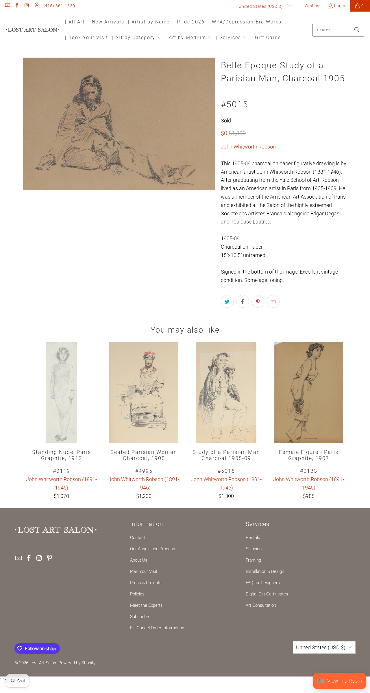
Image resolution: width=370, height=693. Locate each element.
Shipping (254, 548)
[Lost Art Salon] (32, 30)
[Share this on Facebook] (242, 301)
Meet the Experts (146, 605)
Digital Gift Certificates (267, 594)
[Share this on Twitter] (227, 301)
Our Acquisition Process (152, 548)
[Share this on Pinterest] (257, 301)
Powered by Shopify (76, 663)
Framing (253, 560)
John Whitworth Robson (248, 147)
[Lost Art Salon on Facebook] (17, 5)
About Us (138, 560)
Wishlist (312, 5)
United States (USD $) (261, 6)
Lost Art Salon (42, 663)
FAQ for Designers (263, 582)
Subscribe (139, 616)
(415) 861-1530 (59, 5)
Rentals (253, 537)
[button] (137, 38)
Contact (137, 537)
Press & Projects (146, 582)
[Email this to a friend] (273, 301)
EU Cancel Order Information (157, 627)
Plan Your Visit (143, 571)
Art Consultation (261, 605)
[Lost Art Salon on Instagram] (26, 5)
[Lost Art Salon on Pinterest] (36, 5)
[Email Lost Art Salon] (7, 5)
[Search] (357, 30)
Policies (137, 594)
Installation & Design (265, 571)
